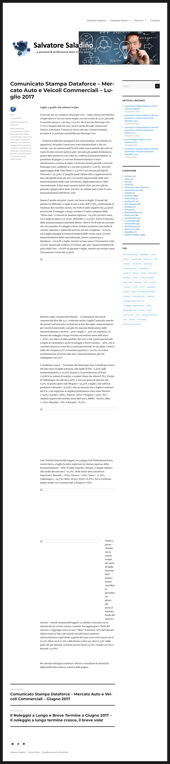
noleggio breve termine (20, 145)
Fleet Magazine (131, 204)
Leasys (126, 291)
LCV (12, 140)
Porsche (27, 151)
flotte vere (127, 282)
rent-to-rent (128, 315)
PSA (149, 310)
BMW (12, 128)
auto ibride (136, 259)
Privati (142, 310)
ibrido (152, 282)
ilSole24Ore (129, 215)
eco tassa (153, 273)
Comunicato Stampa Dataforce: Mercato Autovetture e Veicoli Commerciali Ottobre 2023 (141, 130)
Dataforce (14, 122)
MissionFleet (130, 224)
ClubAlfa (128, 193)
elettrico (126, 278)
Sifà (137, 315)
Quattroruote (130, 229)
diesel (143, 273)
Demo (135, 273)
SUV (125, 319)
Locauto (126, 296)
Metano (150, 296)
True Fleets (15, 156)
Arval (153, 254)
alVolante (129, 176)
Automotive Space (132, 190)
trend (28, 153)
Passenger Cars (16, 151)
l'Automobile (130, 221)
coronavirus (144, 268)
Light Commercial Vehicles (143, 291)
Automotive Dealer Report (135, 187)
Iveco (24, 137)
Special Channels (17, 153)
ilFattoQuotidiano (132, 212)
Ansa (127, 182)
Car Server (137, 264)
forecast (18, 137)
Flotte (26, 131)
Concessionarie (16, 131)
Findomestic (130, 201)
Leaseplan (150, 287)
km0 (30, 137)
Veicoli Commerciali (132, 324)
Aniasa (127, 179)
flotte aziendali (16, 134)
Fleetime (128, 210)
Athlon (126, 259)
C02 (155, 259)
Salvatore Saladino (96, 20)
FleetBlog (129, 207)
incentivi (127, 287)
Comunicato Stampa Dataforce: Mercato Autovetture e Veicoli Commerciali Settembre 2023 (141, 152)
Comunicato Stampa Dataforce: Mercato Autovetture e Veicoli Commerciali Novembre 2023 (141, 118)
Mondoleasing (131, 226)
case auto (20, 128)
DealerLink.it (130, 198)
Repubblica (129, 232)
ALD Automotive (130, 254)
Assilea (128, 185)
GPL (146, 282)
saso (12, 114)
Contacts (155, 20)
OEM (149, 305)
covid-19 (126, 273)
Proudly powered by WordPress (55, 752)
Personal (138, 20)
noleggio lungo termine (20, 148)
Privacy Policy (34, 752)
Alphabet (144, 254)
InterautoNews (131, 218)
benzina (147, 259)
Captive (126, 264)
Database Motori (119, 20)
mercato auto (24, 142)
